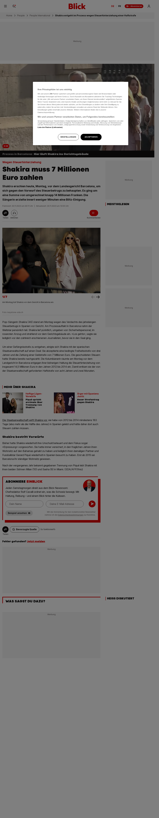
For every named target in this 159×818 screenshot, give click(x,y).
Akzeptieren (91, 137)
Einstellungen (68, 137)
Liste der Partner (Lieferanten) (50, 127)
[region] (80, 113)
